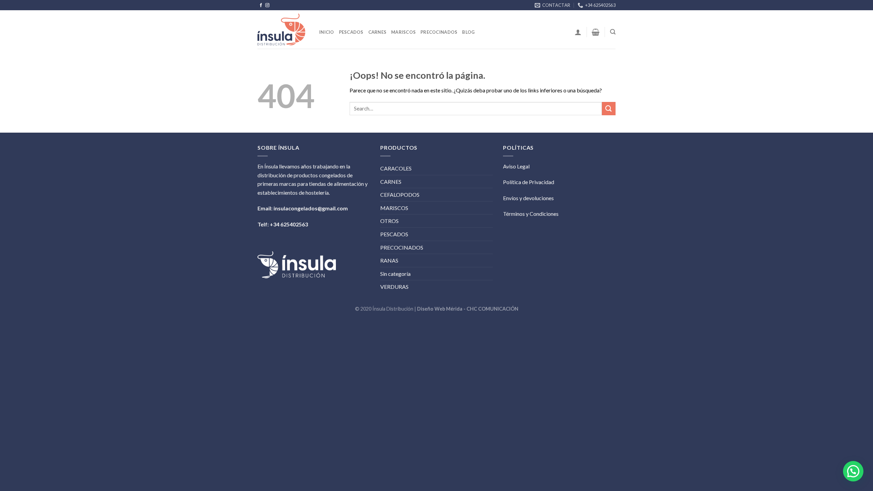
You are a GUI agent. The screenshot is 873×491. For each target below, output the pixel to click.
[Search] (613, 32)
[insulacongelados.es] (283, 29)
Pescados (351, 32)
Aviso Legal (516, 166)
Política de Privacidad (528, 182)
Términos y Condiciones (531, 213)
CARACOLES (396, 168)
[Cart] (596, 32)
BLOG (468, 32)
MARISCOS (394, 208)
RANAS (389, 260)
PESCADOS (394, 234)
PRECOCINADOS (401, 247)
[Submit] (609, 108)
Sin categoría (395, 273)
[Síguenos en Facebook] (261, 5)
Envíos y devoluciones (528, 198)
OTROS (389, 221)
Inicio (326, 32)
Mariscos (403, 32)
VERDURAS (394, 286)
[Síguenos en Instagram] (267, 5)
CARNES (390, 181)
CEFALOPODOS (399, 194)
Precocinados (438, 32)
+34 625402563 (289, 224)
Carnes (377, 32)
